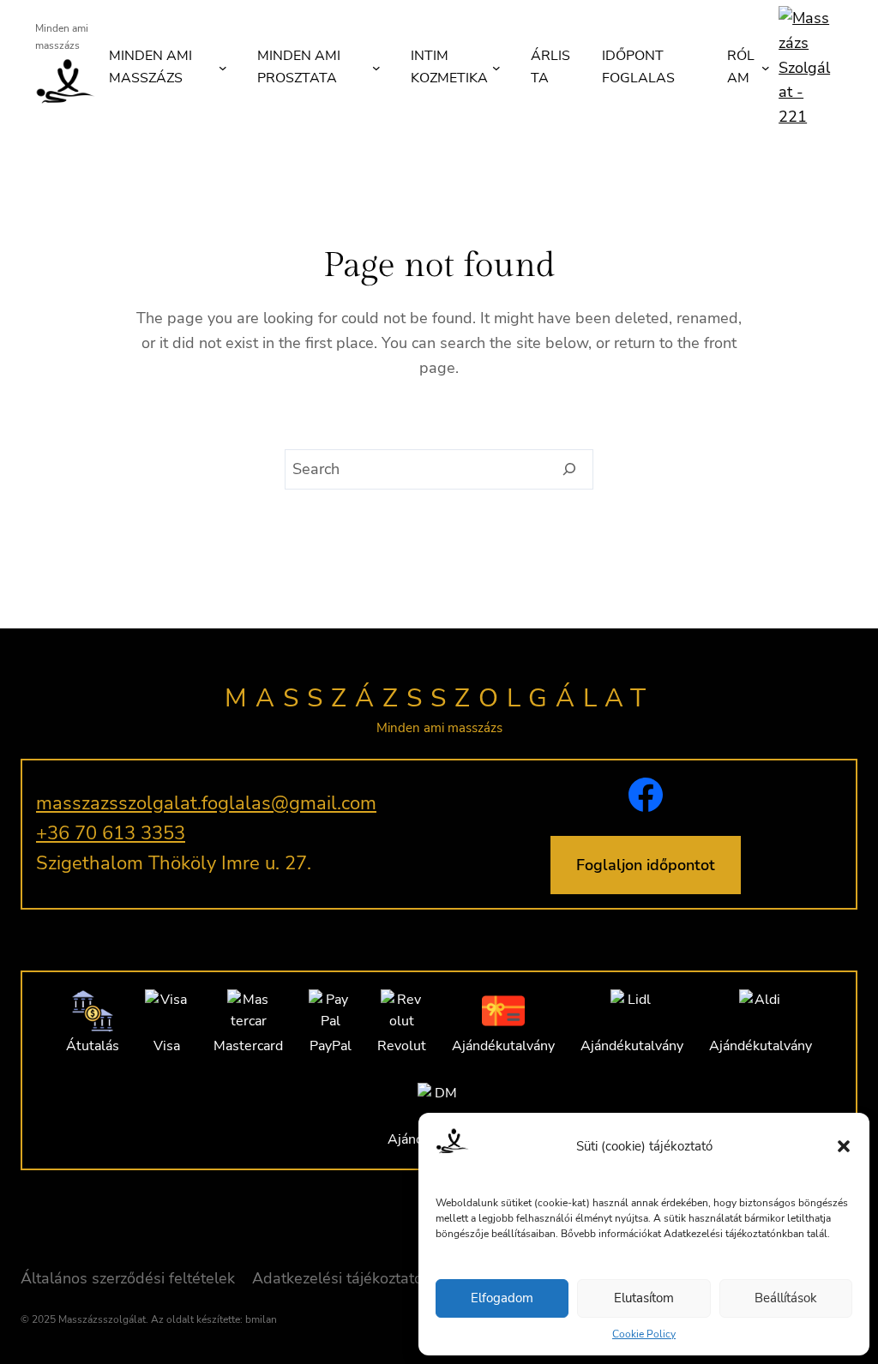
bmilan (261, 1319)
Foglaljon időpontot (645, 865)
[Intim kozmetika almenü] (496, 67)
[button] (843, 1146)
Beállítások (786, 1298)
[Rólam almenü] (765, 67)
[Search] (570, 470)
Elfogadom (502, 1298)
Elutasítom (644, 1298)
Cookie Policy (644, 1334)
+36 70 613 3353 (110, 833)
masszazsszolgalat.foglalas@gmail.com (206, 803)
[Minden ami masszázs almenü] (223, 67)
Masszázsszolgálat (439, 698)
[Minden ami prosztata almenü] (376, 67)
